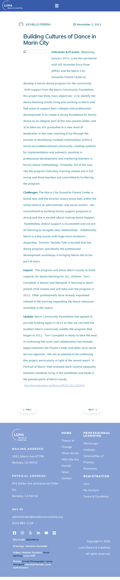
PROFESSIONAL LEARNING (96, 434)
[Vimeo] (54, 533)
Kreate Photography (33, 561)
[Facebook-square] (14, 533)
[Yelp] (30, 533)
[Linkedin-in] (38, 533)
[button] (57, 6)
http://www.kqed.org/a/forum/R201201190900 (54, 385)
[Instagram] (22, 533)
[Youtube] (46, 533)
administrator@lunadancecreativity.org (37, 517)
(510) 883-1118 (22, 523)
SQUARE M (32, 539)
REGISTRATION (96, 476)
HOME (67, 433)
